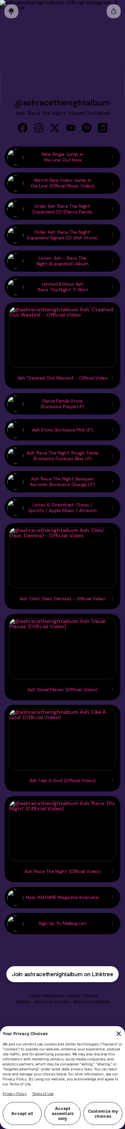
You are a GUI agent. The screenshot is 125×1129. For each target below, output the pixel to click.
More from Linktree (91, 1001)
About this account (51, 1001)
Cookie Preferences (46, 995)
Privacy (91, 995)
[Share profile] (113, 11)
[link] (23, 128)
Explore (23, 1001)
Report (74, 995)
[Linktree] (11, 11)
